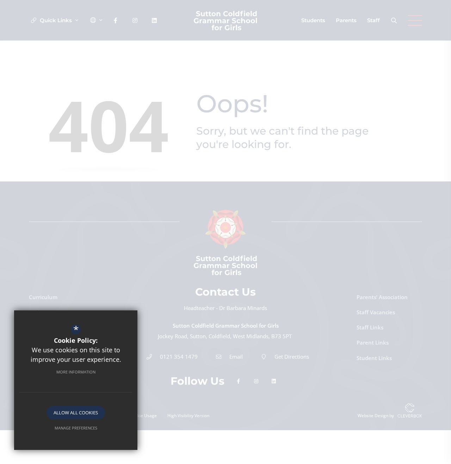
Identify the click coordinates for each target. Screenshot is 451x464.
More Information (75, 372)
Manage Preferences (76, 428)
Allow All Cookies (76, 412)
